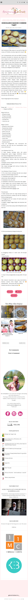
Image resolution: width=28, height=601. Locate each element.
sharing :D (23, 20)
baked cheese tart (7, 19)
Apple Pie (20, 333)
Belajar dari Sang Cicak (10, 434)
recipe (18, 20)
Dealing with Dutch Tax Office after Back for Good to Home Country (16, 444)
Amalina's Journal (16, 599)
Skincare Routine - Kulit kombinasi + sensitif (15, 472)
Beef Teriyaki (8, 467)
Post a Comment (18, 27)
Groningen (22, 19)
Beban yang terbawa (10, 477)
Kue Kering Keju (7, 318)
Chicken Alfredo (20, 318)
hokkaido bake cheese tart (9, 20)
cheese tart (16, 19)
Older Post (22, 342)
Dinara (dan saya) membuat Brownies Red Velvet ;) (7, 334)
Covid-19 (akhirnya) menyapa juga (13, 448)
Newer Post (5, 342)
